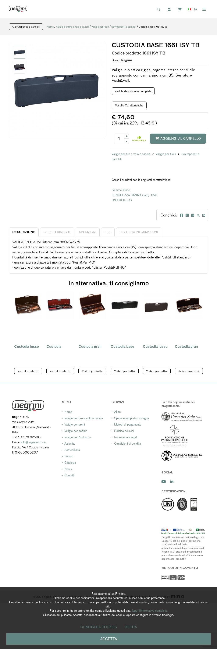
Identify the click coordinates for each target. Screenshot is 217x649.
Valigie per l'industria (77, 437)
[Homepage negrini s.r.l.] (18, 9)
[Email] (204, 215)
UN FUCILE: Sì (122, 200)
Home (50, 26)
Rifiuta (130, 627)
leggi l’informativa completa (149, 610)
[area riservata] (171, 10)
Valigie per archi (74, 424)
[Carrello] (182, 10)
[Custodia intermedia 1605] (60, 305)
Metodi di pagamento (127, 424)
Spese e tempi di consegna (131, 418)
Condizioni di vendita (127, 443)
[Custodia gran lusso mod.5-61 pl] (92, 305)
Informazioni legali (125, 437)
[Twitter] (198, 215)
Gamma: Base (121, 190)
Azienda (69, 443)
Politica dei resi (124, 431)
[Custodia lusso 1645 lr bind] (157, 305)
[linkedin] (171, 481)
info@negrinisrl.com (33, 442)
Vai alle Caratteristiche (129, 105)
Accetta (108, 639)
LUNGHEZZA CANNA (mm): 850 (134, 195)
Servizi (68, 456)
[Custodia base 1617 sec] (125, 305)
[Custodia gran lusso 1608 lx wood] (189, 305)
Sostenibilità (72, 450)
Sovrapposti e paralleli (27, 26)
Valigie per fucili (100, 26)
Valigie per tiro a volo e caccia (72, 26)
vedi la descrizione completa (133, 91)
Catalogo (70, 462)
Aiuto (117, 411)
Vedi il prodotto (28, 371)
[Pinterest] (193, 215)
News (68, 469)
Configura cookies (98, 627)
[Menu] (204, 9)
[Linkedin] (187, 215)
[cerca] (160, 10)
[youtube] (163, 481)
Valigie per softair (75, 431)
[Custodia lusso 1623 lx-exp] (28, 305)
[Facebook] (181, 215)
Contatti (69, 475)
